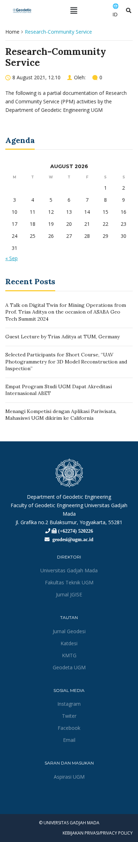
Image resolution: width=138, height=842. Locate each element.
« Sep (11, 258)
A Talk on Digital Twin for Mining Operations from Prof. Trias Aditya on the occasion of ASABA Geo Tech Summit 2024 (65, 312)
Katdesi (69, 643)
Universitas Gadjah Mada (69, 570)
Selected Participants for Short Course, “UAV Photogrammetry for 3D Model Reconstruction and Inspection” (66, 361)
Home (12, 31)
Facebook (69, 727)
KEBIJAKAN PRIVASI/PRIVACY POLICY (98, 833)
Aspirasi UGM (69, 776)
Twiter (69, 715)
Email (69, 740)
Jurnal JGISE (69, 594)
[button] (74, 10)
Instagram (69, 703)
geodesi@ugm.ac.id (71, 539)
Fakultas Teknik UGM (69, 582)
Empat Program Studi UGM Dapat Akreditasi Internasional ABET (58, 390)
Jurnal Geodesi (69, 631)
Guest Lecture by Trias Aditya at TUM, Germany (62, 336)
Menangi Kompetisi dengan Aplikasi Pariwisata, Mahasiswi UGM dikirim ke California (60, 415)
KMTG (69, 655)
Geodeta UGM (69, 667)
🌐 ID (116, 10)
